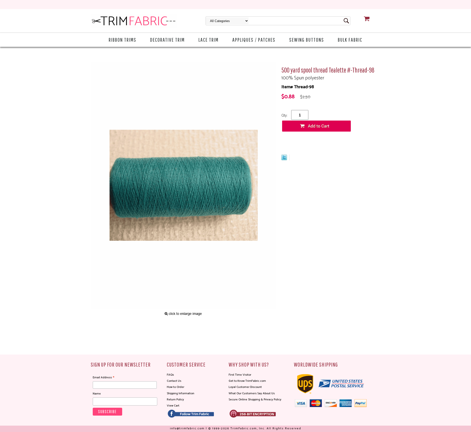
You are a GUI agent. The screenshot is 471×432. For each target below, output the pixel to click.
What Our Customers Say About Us (252, 393)
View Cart (173, 405)
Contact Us (174, 381)
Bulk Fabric (350, 40)
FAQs (170, 374)
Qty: (284, 115)
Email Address (103, 378)
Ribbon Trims (122, 40)
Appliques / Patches (253, 40)
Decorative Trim (167, 40)
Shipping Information (180, 393)
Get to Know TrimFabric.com (247, 381)
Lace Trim (208, 40)
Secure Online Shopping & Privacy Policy (255, 399)
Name (97, 393)
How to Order (175, 387)
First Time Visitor (240, 374)
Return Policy (175, 399)
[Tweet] (284, 159)
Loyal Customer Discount (245, 387)
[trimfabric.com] (134, 21)
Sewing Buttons (306, 40)
